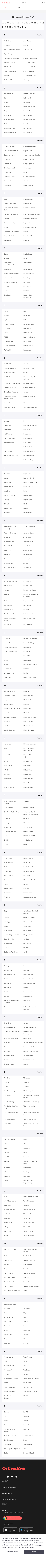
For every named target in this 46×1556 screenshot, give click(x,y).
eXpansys (7, 258)
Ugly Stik (7, 1176)
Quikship (26, 948)
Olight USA (7, 827)
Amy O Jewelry (28, 71)
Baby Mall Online (29, 119)
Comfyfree (7, 172)
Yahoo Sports (8, 1357)
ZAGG (6, 1416)
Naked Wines (28, 770)
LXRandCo (27, 660)
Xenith (25, 1322)
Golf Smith (7, 364)
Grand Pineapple (29, 388)
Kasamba (26, 609)
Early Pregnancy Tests (30, 278)
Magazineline (28, 696)
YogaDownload (9, 1366)
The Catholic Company (31, 1102)
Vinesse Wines (28, 1214)
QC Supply (7, 922)
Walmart (26, 1277)
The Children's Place (11, 1113)
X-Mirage (7, 1343)
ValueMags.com (28, 1201)
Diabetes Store (28, 203)
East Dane (7, 295)
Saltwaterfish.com (10, 1027)
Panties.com (8, 867)
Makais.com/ (27, 708)
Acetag (25, 45)
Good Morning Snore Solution (30, 378)
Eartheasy (26, 282)
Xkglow (25, 1334)
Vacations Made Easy (30, 1197)
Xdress (25, 1317)
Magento (7, 700)
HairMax (7, 447)
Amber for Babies (10, 71)
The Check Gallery (29, 1106)
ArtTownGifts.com (10, 80)
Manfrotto (26, 713)
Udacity (6, 1161)
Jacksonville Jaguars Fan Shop (11, 527)
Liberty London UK (29, 677)
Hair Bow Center (9, 438)
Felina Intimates (9, 346)
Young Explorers (9, 1391)
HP (24, 421)
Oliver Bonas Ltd (29, 836)
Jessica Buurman (29, 526)
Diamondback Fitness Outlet (11, 209)
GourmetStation (28, 383)
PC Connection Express (31, 880)
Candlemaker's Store (11, 151)
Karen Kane (8, 605)
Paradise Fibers (28, 871)
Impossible (27, 474)
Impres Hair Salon (29, 478)
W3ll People (8, 1260)
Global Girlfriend (29, 368)
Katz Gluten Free (29, 618)
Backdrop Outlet (28, 132)
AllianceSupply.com (30, 58)
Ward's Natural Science (31, 1286)
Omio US (7, 818)
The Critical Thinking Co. (30, 1124)
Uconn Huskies (28, 1157)
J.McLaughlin (8, 563)
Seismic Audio (9, 1060)
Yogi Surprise (27, 1387)
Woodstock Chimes (10, 1249)
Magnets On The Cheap (12, 708)
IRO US (6, 504)
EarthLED (7, 286)
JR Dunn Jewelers (10, 567)
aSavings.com (28, 80)
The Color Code (9, 1119)
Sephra (25, 1064)
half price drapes (29, 455)
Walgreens (7, 1269)
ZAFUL (25, 1412)
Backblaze (26, 124)
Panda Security (28, 867)
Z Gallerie (7, 1444)
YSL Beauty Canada (30, 1391)
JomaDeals (27, 537)
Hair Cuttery (27, 438)
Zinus (25, 1449)
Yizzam (25, 1361)
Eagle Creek (27, 269)
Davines (26, 231)
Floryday (7, 328)
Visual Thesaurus (29, 1222)
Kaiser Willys (27, 586)
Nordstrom (7, 744)
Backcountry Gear (10, 132)
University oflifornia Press (30, 1162)
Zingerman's (27, 1444)
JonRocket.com (9, 542)
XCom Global (8, 1317)
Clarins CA (7, 185)
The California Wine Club (11, 1107)
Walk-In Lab (27, 1269)
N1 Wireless (8, 766)
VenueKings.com (29, 1210)
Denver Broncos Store (11, 231)
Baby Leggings (9, 119)
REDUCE (26, 987)
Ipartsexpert (8, 482)
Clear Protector (28, 159)
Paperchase (8, 871)
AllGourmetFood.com (11, 58)
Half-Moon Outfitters (11, 455)
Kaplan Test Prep (29, 601)
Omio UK (26, 818)
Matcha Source (28, 726)
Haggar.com (27, 434)
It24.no (6, 478)
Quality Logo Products (11, 935)
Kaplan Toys (8, 601)
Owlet (25, 844)
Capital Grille (28, 151)
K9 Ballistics (8, 586)
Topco (6, 1087)
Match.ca (7, 726)
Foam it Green (9, 324)
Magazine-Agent (9, 696)
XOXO (25, 1343)
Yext (5, 1361)
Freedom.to (27, 328)
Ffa (24, 311)
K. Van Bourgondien (10, 581)
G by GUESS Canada (30, 407)
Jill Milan (7, 537)
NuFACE (7, 761)
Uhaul (6, 1180)
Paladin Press (8, 862)
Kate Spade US (28, 614)
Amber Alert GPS (29, 67)
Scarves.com (27, 1038)
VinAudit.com (8, 1214)
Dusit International (29, 227)
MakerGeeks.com (10, 713)
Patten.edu (7, 880)
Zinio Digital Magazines (12, 1449)
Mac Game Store (9, 691)
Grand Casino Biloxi (10, 388)
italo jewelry (8, 491)
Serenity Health (9, 1064)
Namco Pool (27, 774)
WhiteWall (27, 1256)
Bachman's (7, 124)
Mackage (26, 691)
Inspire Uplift (27, 500)
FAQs (4, 1510)
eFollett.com (27, 263)
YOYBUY (7, 1374)
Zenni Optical (8, 1440)
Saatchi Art (7, 1023)
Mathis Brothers (9, 730)
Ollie (5, 836)
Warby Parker (8, 1286)
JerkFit (6, 559)
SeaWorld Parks (9, 1055)
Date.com (26, 240)
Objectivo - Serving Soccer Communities (30, 813)
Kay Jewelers (27, 625)
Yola (24, 1366)
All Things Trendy (29, 62)
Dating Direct (28, 199)
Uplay (25, 1139)
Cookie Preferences (12, 1552)
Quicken (7, 948)
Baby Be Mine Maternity (12, 111)
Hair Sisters (8, 451)
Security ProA (28, 1055)
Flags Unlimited (28, 324)
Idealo (25, 504)
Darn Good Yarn (28, 236)
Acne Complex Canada (12, 50)
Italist (25, 491)
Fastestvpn (27, 350)
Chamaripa (27, 168)
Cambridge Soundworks (31, 155)
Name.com (7, 779)
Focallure (26, 315)
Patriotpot (26, 875)
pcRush (25, 884)
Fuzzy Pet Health (29, 337)
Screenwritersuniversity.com (32, 1042)
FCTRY (6, 311)
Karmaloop (27, 605)
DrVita (6, 227)
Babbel (6, 102)
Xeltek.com (8, 1322)
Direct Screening (9, 223)
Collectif (26, 172)
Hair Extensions (9, 443)
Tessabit (26, 1082)
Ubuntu (6, 1152)
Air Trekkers (27, 54)
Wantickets (27, 1282)
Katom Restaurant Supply (10, 619)
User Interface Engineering (28, 1181)
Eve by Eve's (27, 254)
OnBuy (6, 844)
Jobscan (26, 563)
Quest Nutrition (9, 939)
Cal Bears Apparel (29, 146)
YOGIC (25, 1396)
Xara (5, 1313)
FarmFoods (27, 341)
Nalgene (7, 774)
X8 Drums (26, 1309)
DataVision (7, 240)
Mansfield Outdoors (30, 717)
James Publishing (10, 533)
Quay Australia (28, 935)
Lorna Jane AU (9, 673)
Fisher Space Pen (29, 320)
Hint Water (7, 430)
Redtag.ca (7, 987)
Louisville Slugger (29, 643)
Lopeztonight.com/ (10, 647)
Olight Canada (28, 840)
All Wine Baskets (9, 67)
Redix (25, 966)
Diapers (6, 219)
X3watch (7, 1309)
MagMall (26, 704)
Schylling (7, 1042)
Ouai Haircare (8, 808)
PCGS (6, 884)
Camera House (28, 185)
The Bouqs (7, 1095)
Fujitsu (6, 320)
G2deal (25, 392)
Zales (5, 1421)
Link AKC (26, 656)
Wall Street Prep (9, 1277)
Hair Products (28, 447)
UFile (5, 1172)
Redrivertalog (28, 974)
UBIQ (5, 1148)
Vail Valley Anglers (10, 1201)
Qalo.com (7, 917)
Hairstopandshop (29, 451)
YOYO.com (7, 1383)
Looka (6, 660)
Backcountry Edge (10, 128)
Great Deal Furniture (11, 392)
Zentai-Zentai (28, 1436)
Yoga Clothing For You (31, 1379)
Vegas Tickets (28, 1231)
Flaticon (6, 333)
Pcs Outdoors (8, 888)
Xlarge (6, 1339)
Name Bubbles (28, 779)
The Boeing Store (29, 1091)
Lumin (25, 673)
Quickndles (27, 943)
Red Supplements (29, 983)
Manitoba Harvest (10, 717)
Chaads (25, 181)
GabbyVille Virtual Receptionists (10, 397)
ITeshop (6, 500)
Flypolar (6, 315)
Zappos (25, 1421)
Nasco (6, 748)
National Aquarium (29, 744)
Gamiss (25, 403)
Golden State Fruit (10, 372)
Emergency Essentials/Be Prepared (11, 264)
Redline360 (8, 970)
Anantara (7, 75)
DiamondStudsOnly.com (31, 214)
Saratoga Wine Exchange (28, 1033)
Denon (6, 199)
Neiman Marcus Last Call (30, 756)
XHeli (6, 1330)
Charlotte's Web (29, 177)
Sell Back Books (28, 1060)
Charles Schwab (9, 146)
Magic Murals (8, 704)
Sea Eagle (7, 1051)
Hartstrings (7, 425)
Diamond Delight (29, 208)
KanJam (6, 590)
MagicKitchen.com (29, 700)
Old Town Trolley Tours (11, 812)
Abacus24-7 (8, 45)
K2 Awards (27, 581)
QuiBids (26, 939)
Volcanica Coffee (29, 1235)
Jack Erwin (27, 546)
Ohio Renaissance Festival (10, 802)
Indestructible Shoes (30, 482)
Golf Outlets (8, 377)
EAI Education (8, 278)
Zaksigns (26, 1416)
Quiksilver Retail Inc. (11, 952)
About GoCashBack (9, 1488)
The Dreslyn (8, 1078)
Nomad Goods (9, 755)
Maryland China (28, 721)
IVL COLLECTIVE (10, 495)
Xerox (25, 1326)
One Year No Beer (10, 831)
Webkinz (7, 1256)
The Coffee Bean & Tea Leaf (31, 1114)
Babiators (7, 107)
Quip (5, 911)
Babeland (26, 102)
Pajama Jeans (28, 858)
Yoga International (10, 1387)
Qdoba (6, 926)
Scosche (6, 1047)
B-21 (5, 98)
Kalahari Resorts (9, 609)
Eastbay (26, 291)
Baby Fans (7, 115)
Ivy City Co (8, 508)
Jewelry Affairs (28, 533)
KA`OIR (6, 594)
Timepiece (27, 1078)
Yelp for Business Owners (9, 1397)
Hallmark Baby (28, 460)
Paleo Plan (26, 862)
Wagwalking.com (29, 1273)
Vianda (6, 1235)
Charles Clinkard (9, 177)
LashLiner (7, 656)
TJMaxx (26, 1087)
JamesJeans (8, 550)
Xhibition (26, 1330)
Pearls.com (7, 893)
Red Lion (26, 970)
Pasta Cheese (8, 875)
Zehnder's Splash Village (9, 1430)
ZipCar (6, 1453)
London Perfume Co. (30, 664)
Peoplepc (7, 897)
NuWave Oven (28, 761)
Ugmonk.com (27, 1176)
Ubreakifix (26, 1148)
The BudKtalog (9, 1102)
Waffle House (8, 1273)
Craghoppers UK (29, 164)
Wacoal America (29, 1260)
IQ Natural (7, 474)
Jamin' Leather (28, 550)
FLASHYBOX (27, 333)
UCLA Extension (9, 1157)
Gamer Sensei (8, 403)
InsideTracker (8, 487)
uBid (5, 1144)
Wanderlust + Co (9, 1282)
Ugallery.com (27, 1172)
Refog (6, 1007)
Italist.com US (28, 487)
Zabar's (6, 1412)
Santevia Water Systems (12, 1032)
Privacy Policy (7, 1493)
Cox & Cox (7, 164)
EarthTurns (27, 286)
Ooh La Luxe (27, 827)
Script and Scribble (29, 1047)
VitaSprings (8, 1227)
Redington (7, 966)
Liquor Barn (27, 647)
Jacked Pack (8, 546)
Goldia (25, 372)
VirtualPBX (7, 1218)
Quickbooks (8, 943)
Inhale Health (28, 513)
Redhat (6, 996)
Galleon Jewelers (10, 368)
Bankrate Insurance (29, 94)
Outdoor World (28, 808)
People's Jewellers (29, 897)
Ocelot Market (28, 831)
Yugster (26, 1374)
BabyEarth (26, 111)
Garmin (25, 364)
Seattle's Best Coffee (30, 1051)
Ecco (25, 258)
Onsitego (7, 823)
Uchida (25, 1152)
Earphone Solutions (10, 282)
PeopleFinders (28, 893)
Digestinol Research (30, 219)
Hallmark (7, 460)
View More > (40, 35)
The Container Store (30, 1119)
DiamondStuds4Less (11, 214)
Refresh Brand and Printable (29, 1008)
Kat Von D (7, 625)
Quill (25, 952)
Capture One (8, 181)
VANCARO (7, 1205)
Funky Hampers (9, 341)
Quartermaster (28, 922)
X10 (24, 1304)
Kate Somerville (9, 614)
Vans (5, 1197)
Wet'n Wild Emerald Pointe (30, 1250)
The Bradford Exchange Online (31, 1096)
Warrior (26, 1290)
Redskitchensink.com (30, 979)
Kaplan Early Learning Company (30, 595)
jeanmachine (27, 554)
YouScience (27, 1370)
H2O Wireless (8, 434)
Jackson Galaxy (28, 542)
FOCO (6, 337)
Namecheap (8, 783)
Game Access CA (29, 396)
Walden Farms (28, 1264)
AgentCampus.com (10, 54)
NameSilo (26, 783)
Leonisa (26, 669)
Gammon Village (9, 407)
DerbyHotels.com (10, 203)
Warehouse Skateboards (12, 1290)
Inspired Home (28, 495)
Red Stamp (7, 983)
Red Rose (7, 979)
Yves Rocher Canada (11, 1379)
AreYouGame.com (29, 75)
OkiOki (6, 840)
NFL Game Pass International (28, 749)
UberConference (9, 1139)
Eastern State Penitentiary (27, 296)
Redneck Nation (9, 974)
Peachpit (26, 888)
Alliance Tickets (9, 62)
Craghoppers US (9, 168)
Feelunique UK (28, 346)
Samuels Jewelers (29, 1027)
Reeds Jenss (27, 996)
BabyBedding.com (29, 107)
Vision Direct (8, 1222)
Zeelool (26, 1425)
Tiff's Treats (8, 1123)
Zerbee (25, 1440)
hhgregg (7, 421)
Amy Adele (27, 41)
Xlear (25, 1339)
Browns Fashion (9, 94)
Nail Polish (27, 766)
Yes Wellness (27, 1357)
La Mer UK (27, 651)
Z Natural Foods (28, 1453)
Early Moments (28, 273)
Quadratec (26, 926)
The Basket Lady (9, 1091)
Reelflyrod (26, 1000)
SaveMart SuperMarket (11, 1038)
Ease (5, 291)
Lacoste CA (8, 669)
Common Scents (9, 155)
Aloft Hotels (8, 41)
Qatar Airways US (29, 917)
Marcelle (7, 721)
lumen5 (6, 664)
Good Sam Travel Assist (12, 383)
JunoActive (27, 567)
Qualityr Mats (28, 930)
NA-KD (6, 770)
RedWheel (7, 992)
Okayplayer (27, 801)
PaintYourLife (8, 858)
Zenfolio (26, 1429)
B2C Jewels (27, 98)
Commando (8, 159)
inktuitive (7, 513)
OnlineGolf (27, 823)
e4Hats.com (8, 269)
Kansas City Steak (29, 590)
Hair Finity (26, 443)
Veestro (26, 1205)
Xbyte (25, 1313)
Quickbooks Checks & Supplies (30, 912)
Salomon (26, 1023)
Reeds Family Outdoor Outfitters (11, 1001)
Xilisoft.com (8, 1334)
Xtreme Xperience (10, 1304)
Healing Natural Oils (30, 425)
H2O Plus (26, 430)
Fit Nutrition (8, 350)
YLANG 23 (27, 1383)
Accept (34, 1552)
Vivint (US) (26, 1227)
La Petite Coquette (10, 651)
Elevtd (6, 254)
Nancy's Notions (9, 787)
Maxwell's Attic (28, 730)
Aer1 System (27, 50)
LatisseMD (7, 638)
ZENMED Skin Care (10, 1436)
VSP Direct (7, 1231)
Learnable (7, 643)
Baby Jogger (27, 115)
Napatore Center (29, 787)
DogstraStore (27, 223)
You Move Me (8, 1370)
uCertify (7, 1168)
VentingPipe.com (9, 1210)
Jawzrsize (7, 554)
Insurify (25, 508)
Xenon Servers (9, 1326)
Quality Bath (8, 930)
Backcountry (27, 128)
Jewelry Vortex (28, 559)
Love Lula (7, 677)
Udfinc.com (27, 1168)
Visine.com (27, 1218)
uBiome (26, 1144)
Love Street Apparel (30, 638)
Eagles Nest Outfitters (11, 273)
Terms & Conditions (9, 1499)
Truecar (6, 1082)
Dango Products (9, 236)
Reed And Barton (29, 992)
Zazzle (6, 1425)
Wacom (6, 1264)
